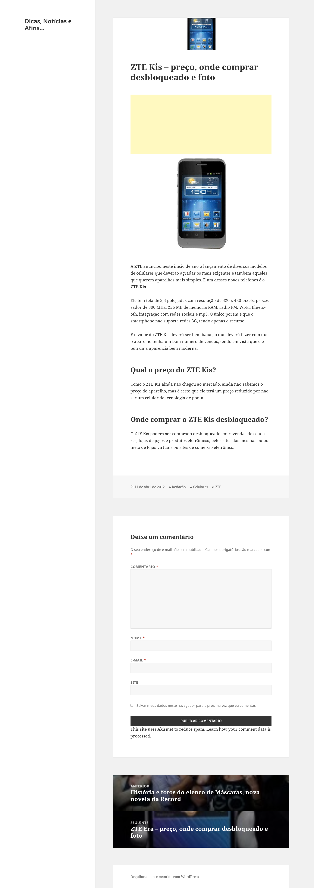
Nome (138, 638)
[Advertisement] (201, 124)
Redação (179, 486)
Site (134, 682)
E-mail (138, 660)
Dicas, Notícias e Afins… (48, 24)
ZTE (218, 486)
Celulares (200, 486)
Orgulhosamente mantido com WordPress (165, 876)
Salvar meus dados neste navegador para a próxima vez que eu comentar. (196, 705)
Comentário (144, 566)
